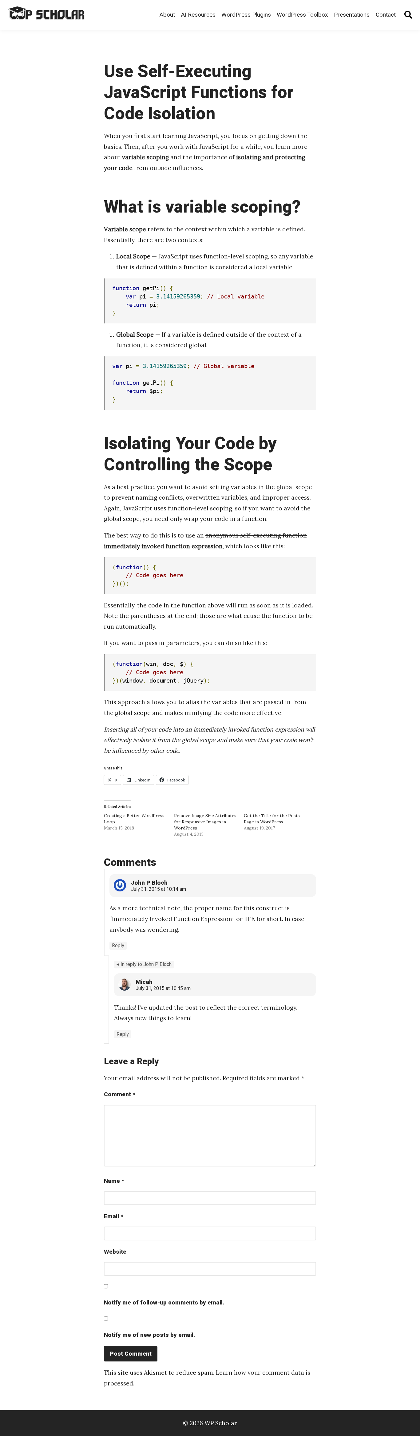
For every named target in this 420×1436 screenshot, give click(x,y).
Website (115, 1251)
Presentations (352, 14)
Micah (144, 982)
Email (113, 1216)
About (167, 14)
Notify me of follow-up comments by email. (164, 1302)
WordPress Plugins (246, 14)
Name (114, 1181)
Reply (118, 945)
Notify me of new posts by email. (149, 1335)
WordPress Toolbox (302, 14)
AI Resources (198, 14)
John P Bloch (149, 882)
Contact (386, 14)
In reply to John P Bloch (146, 964)
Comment (119, 1094)
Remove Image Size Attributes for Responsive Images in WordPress (205, 822)
